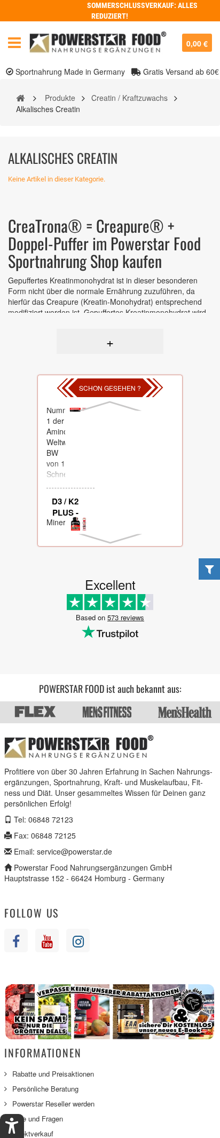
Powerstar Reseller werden (53, 1104)
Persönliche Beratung (45, 1089)
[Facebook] (16, 940)
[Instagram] (78, 940)
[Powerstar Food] (98, 42)
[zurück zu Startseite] (20, 97)
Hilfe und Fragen (37, 1118)
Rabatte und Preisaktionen (53, 1074)
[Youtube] (47, 940)
